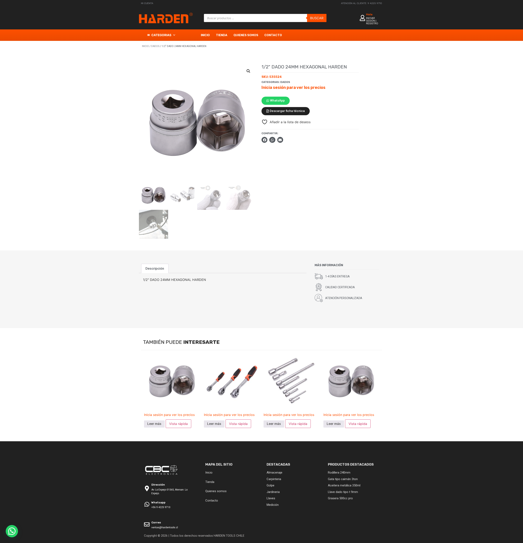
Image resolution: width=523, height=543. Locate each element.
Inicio (205, 35)
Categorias (161, 35)
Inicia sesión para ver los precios (293, 87)
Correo (156, 522)
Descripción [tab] (154, 268)
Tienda (221, 35)
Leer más (154, 424)
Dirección (158, 484)
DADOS (155, 46)
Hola (369, 14)
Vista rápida (178, 424)
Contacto (273, 35)
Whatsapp (158, 502)
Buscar (316, 18)
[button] (248, 71)
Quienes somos (246, 35)
